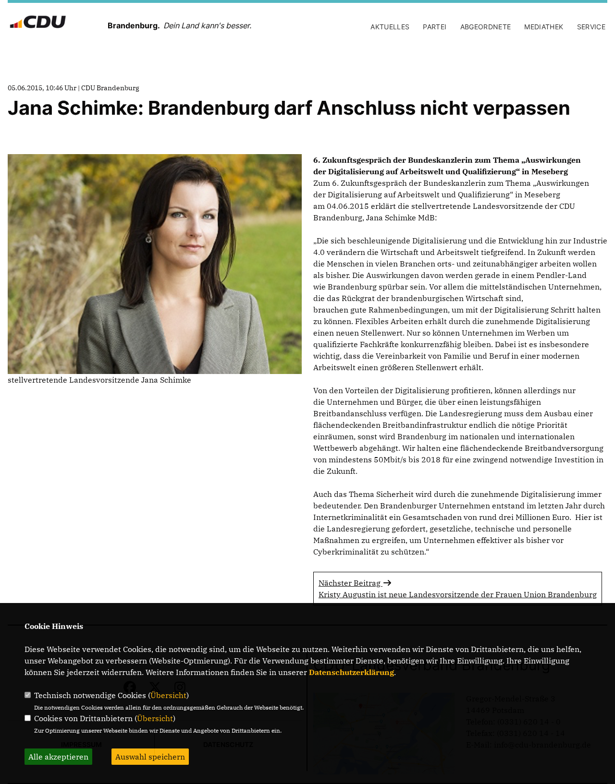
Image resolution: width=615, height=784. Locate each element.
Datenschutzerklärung (351, 672)
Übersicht (168, 695)
